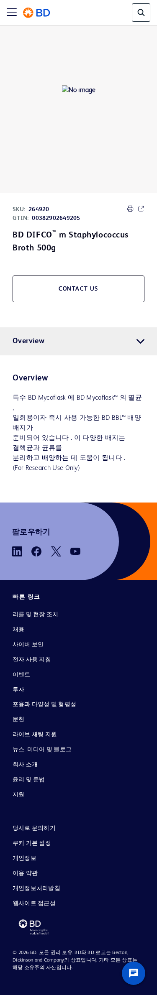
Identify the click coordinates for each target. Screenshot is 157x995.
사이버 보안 (28, 645)
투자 (18, 690)
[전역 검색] (141, 12)
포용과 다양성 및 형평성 (44, 704)
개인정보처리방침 (36, 888)
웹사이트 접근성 (34, 903)
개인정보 (24, 858)
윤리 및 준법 (29, 780)
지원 (18, 795)
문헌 (18, 719)
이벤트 (22, 675)
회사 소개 (25, 765)
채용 (18, 630)
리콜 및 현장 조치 (35, 614)
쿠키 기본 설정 (32, 843)
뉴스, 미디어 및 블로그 (42, 750)
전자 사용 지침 (32, 660)
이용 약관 (25, 873)
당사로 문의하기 (34, 828)
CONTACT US (78, 289)
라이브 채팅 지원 (35, 734)
